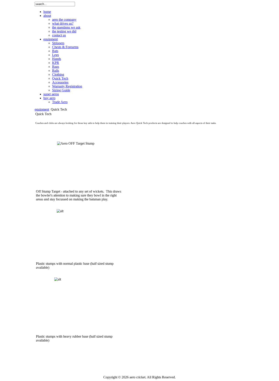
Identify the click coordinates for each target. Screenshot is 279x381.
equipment (42, 109)
